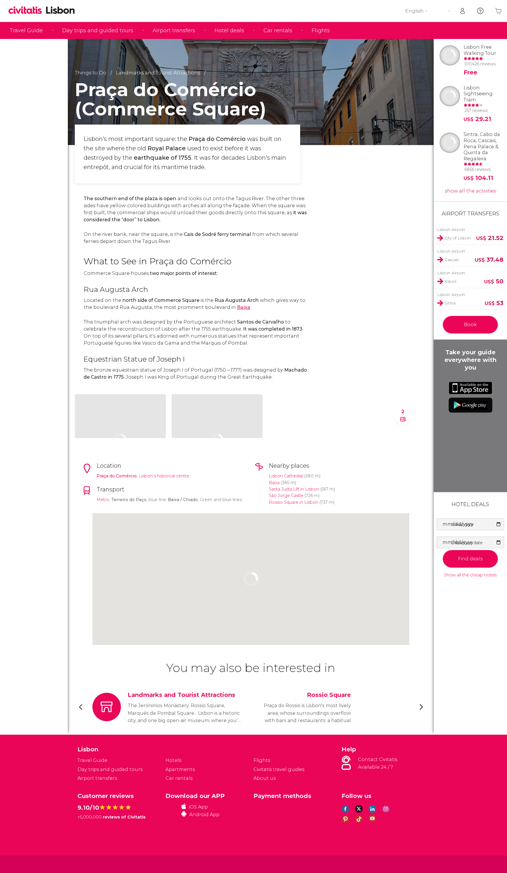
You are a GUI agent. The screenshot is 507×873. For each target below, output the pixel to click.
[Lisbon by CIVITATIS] (27, 10)
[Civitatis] (92, 864)
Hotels (173, 760)
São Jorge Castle (286, 495)
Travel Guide (26, 30)
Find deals (470, 558)
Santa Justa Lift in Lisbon (294, 489)
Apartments (180, 769)
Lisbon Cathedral (286, 476)
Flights (321, 30)
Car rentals (277, 30)
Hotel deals (229, 30)
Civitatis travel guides (279, 769)
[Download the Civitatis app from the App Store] (470, 388)
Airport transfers (174, 30)
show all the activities (470, 191)
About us (265, 778)
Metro (103, 499)
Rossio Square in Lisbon (293, 502)
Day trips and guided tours (97, 30)
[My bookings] (463, 11)
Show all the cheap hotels (470, 575)
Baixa (243, 307)
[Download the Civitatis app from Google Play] (470, 405)
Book (470, 324)
